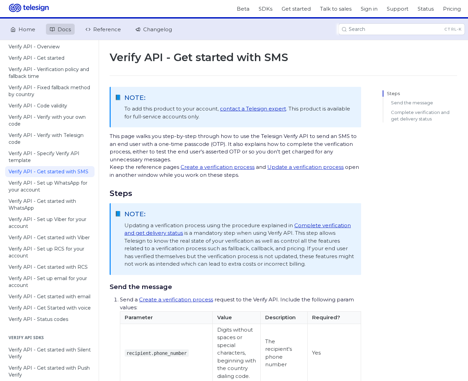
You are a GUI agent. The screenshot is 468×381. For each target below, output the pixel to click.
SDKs (265, 8)
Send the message (412, 102)
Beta (243, 8)
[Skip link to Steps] (105, 193)
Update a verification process (305, 167)
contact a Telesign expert (253, 108)
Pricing (452, 8)
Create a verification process (218, 167)
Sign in (369, 8)
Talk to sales (336, 8)
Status (426, 8)
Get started (296, 8)
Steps (393, 93)
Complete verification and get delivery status (420, 115)
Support (397, 8)
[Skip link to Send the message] (105, 286)
